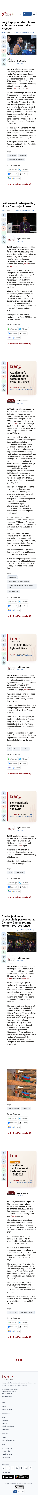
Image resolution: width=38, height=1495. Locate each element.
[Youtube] (17, 1468)
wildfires (25, 749)
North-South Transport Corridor (19, 581)
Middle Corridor (14, 591)
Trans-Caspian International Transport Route (21, 586)
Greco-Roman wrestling (16, 159)
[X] (12, 1468)
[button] (3, 37)
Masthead (5, 1420)
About (3, 1417)
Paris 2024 (26, 1108)
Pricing (4, 1437)
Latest (4, 1406)
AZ (19, 1491)
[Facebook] (8, 1468)
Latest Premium (7, 1409)
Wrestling (22, 155)
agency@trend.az (7, 1396)
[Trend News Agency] (7, 1377)
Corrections (5, 1429)
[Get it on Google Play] (22, 1477)
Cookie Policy (6, 1457)
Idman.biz (31, 88)
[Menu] (34, 14)
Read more (20, 63)
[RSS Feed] (30, 1468)
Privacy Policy (6, 1451)
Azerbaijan (12, 155)
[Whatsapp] (3, 1468)
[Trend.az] (8, 14)
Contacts (4, 1423)
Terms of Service (7, 1448)
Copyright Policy (7, 1454)
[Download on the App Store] (8, 1477)
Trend (15, 88)
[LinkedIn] (26, 1468)
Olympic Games (14, 1108)
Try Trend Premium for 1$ (20, 184)
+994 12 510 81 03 (7, 1394)
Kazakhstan (12, 577)
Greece (16, 749)
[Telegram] (21, 1468)
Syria (10, 872)
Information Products (8, 1440)
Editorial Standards (8, 1426)
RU (23, 1491)
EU (9, 749)
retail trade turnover (26, 1312)
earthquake (19, 872)
